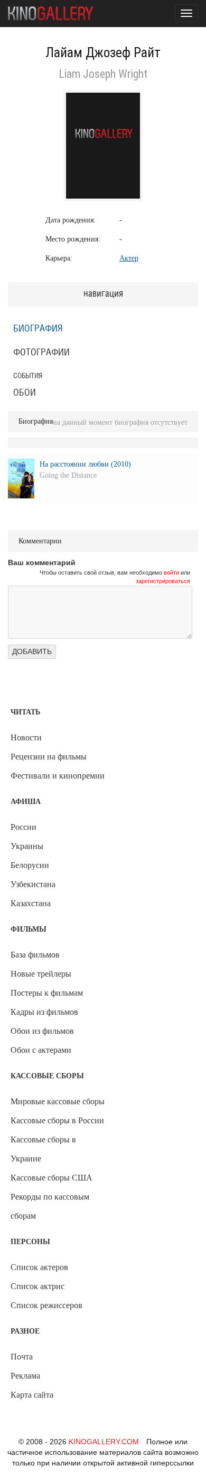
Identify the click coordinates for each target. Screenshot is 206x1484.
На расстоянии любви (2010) (85, 464)
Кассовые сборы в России (57, 1120)
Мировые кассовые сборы (58, 1101)
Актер (128, 258)
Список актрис (37, 1286)
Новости (26, 737)
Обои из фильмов (42, 1030)
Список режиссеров (46, 1305)
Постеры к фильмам (47, 992)
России (23, 827)
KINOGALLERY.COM (104, 1441)
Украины (27, 846)
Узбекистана (33, 884)
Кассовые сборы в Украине (43, 1149)
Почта (22, 1356)
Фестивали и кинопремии (58, 775)
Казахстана (31, 903)
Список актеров (39, 1267)
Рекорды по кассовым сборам (50, 1206)
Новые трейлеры (41, 973)
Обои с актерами (41, 1049)
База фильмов (35, 954)
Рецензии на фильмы (49, 756)
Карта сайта (32, 1394)
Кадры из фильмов (44, 1011)
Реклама (25, 1375)
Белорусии (30, 865)
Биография (38, 329)
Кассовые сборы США (51, 1177)
